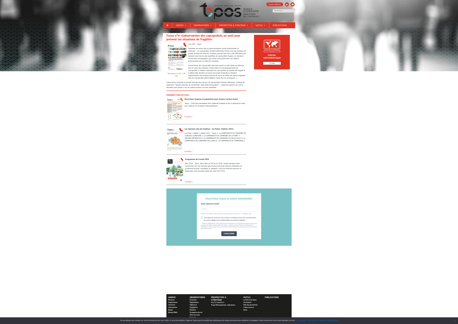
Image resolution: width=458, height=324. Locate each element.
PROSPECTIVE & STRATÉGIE (218, 298)
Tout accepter (301, 320)
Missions (171, 300)
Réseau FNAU (172, 312)
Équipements (194, 302)
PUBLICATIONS (272, 297)
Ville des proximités (250, 305)
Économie (193, 300)
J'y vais (272, 63)
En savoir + (188, 116)
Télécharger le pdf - (176, 74)
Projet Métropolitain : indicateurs (223, 305)
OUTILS (246, 297)
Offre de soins (195, 315)
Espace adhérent (275, 4)
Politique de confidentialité (328, 320)
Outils (259, 25)
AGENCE (172, 297)
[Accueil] (167, 25)
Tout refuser (312, 320)
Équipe (170, 310)
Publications (280, 25)
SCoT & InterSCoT (217, 302)
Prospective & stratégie (232, 25)
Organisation (172, 302)
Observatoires (201, 25)
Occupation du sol (196, 312)
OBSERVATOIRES (197, 297)
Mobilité (193, 310)
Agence (180, 25)
